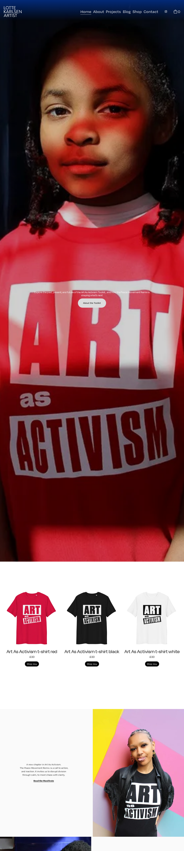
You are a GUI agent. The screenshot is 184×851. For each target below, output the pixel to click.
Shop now (32, 664)
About (98, 11)
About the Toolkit (92, 303)
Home (85, 11)
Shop (137, 11)
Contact (151, 11)
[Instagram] (165, 11)
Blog (127, 11)
